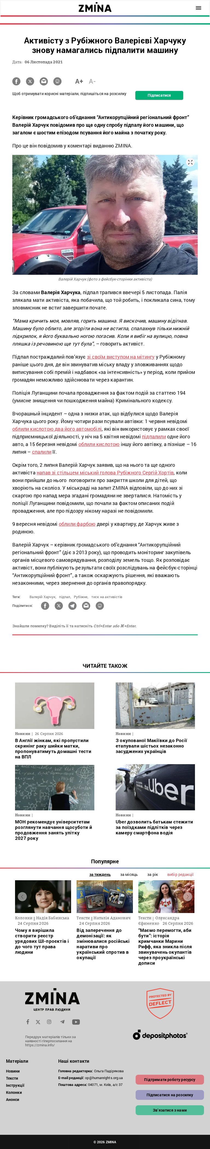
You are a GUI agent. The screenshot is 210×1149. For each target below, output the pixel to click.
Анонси (12, 1099)
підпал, (65, 596)
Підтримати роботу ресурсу (169, 1079)
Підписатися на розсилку (170, 1094)
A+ (79, 81)
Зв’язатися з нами (170, 1110)
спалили (41, 451)
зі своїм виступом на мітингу (121, 356)
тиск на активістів (106, 596)
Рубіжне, (81, 596)
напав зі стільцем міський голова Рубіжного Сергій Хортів (105, 472)
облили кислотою (99, 444)
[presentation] (22, 896)
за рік (152, 874)
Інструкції (15, 1085)
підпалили (154, 436)
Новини (13, 1071)
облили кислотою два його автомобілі (57, 429)
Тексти (12, 1078)
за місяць (129, 874)
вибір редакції (180, 874)
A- (92, 81)
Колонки (14, 1092)
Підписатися (159, 95)
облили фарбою (77, 524)
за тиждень (100, 874)
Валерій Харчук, (43, 596)
